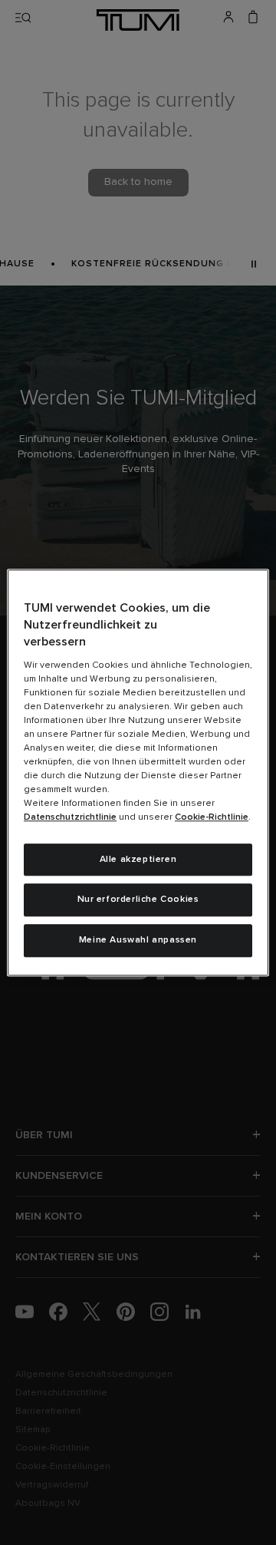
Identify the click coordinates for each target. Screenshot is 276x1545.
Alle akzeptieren (138, 859)
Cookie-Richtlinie (211, 817)
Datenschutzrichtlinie (70, 817)
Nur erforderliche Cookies (138, 900)
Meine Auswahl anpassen (138, 940)
